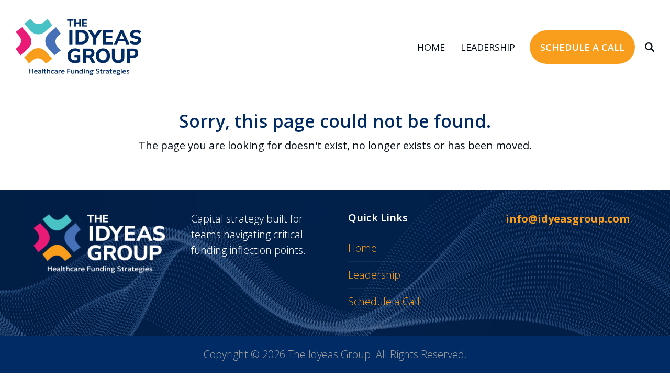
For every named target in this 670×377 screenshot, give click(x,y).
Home (362, 248)
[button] (649, 47)
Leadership (374, 275)
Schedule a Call (384, 301)
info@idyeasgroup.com (568, 219)
